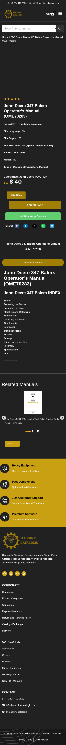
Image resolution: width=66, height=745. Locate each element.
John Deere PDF (29, 176)
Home (5, 37)
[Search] (60, 28)
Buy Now (16, 195)
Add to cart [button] (12, 444)
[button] (17, 226)
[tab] (33, 262)
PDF (12, 37)
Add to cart (35, 205)
